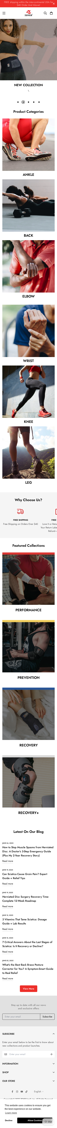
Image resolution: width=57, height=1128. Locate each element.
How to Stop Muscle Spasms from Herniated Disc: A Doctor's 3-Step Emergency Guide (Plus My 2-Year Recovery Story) (27, 851)
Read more (7, 861)
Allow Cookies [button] (35, 1120)
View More (28, 988)
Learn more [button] (11, 1113)
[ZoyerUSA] (28, 13)
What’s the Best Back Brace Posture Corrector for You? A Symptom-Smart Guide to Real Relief (27, 969)
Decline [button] (8, 1120)
